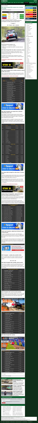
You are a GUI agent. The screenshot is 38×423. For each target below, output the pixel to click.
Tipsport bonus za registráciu (29, 64)
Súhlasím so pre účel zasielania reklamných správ (11, 401)
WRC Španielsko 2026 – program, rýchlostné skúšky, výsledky (18, 380)
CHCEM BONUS (22, 16)
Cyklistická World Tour (29, 56)
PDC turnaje (28, 53)
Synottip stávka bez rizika (29, 71)
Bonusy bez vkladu (28, 75)
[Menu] (36, 1)
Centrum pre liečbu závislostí (24, 420)
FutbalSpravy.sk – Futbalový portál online (7, 407)
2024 (11, 260)
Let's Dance (28, 58)
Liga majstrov (28, 25)
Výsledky (13, 23)
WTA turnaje (28, 46)
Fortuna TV (28, 73)
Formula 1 (28, 44)
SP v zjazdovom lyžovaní (29, 42)
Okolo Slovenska (28, 55)
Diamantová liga (28, 43)
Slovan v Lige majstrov (29, 26)
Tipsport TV (28, 74)
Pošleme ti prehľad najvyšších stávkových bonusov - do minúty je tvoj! (12, 398)
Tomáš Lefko (9, 9)
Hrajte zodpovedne (14, 373)
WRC (27, 57)
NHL (27, 54)
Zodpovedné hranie (19, 420)
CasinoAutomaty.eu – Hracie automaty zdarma (17, 406)
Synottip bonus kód (28, 72)
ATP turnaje (28, 45)
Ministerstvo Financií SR (7, 420)
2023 (13, 260)
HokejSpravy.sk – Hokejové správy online (7, 406)
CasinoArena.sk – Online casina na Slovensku (17, 407)
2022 (15, 260)
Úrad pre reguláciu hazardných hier (13, 420)
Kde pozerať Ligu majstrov (29, 28)
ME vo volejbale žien (29, 29)
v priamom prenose (8, 175)
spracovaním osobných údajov (9, 401)
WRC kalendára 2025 (4, 74)
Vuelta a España (28, 27)
